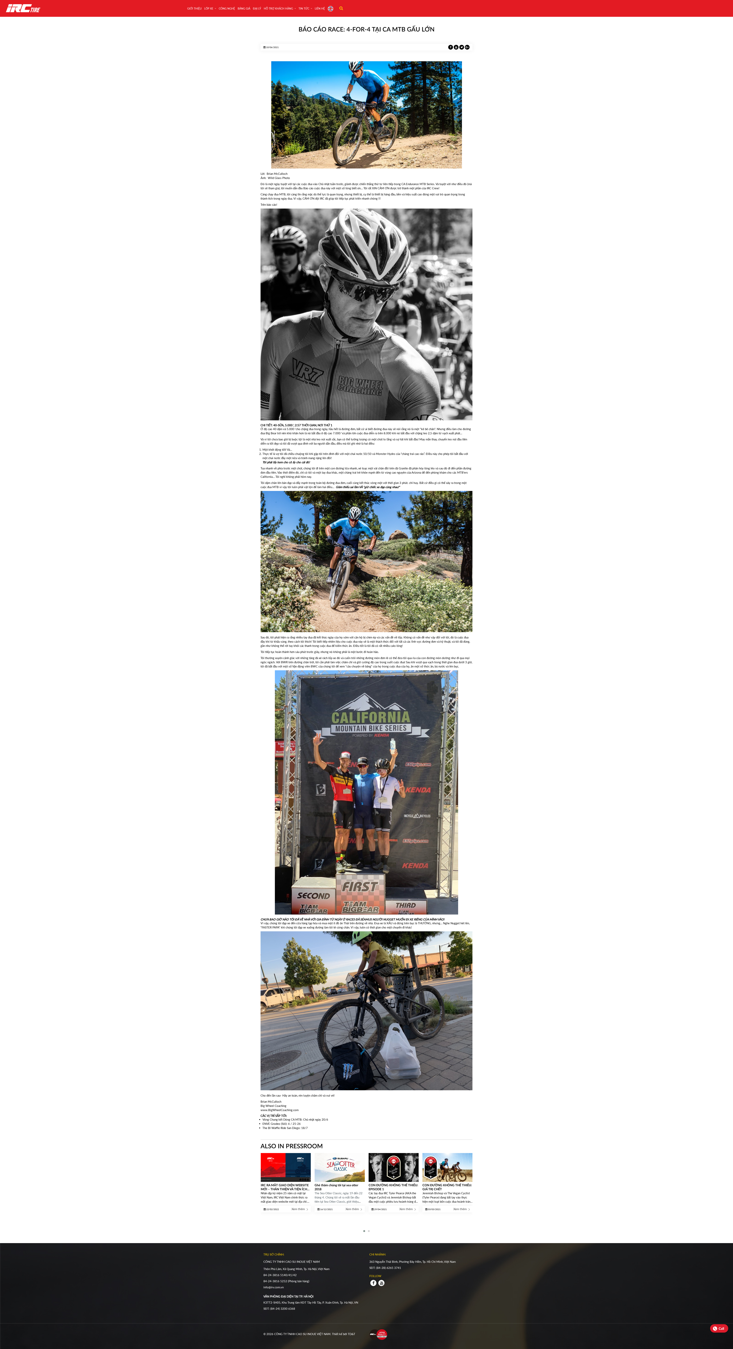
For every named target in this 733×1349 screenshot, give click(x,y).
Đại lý (257, 8)
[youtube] (381, 1283)
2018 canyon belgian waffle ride (444, 1185)
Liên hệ (320, 8)
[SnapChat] (462, 47)
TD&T (351, 1334)
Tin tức (304, 8)
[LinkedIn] (456, 47)
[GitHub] (467, 47)
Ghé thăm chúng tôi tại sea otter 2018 (282, 1187)
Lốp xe (208, 8)
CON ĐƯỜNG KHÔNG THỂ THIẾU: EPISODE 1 (339, 1187)
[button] (364, 1231)
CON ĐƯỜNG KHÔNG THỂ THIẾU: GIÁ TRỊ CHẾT (393, 1187)
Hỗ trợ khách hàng (278, 8)
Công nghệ (227, 8)
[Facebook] (451, 47)
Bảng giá (244, 8)
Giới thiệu (194, 8)
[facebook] (373, 1283)
